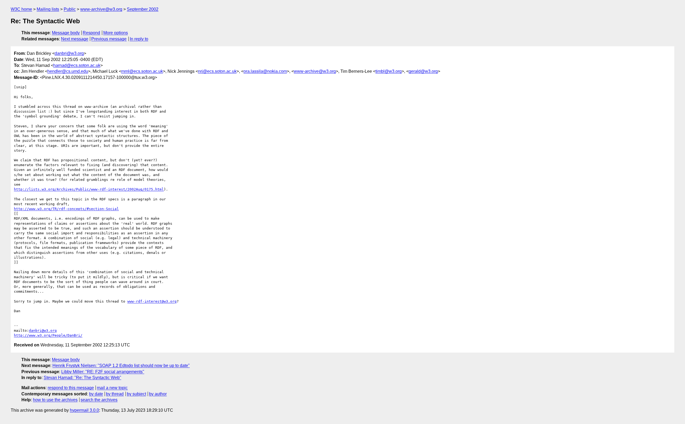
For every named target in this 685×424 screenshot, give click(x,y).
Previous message (109, 39)
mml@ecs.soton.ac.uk (142, 71)
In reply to (139, 39)
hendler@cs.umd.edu (67, 71)
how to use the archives (55, 400)
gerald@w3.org (423, 71)
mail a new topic (112, 387)
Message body (66, 32)
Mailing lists (48, 9)
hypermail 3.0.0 (84, 410)
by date (96, 394)
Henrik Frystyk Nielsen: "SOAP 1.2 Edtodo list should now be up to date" (121, 365)
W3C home (21, 9)
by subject (136, 394)
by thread (115, 394)
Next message (74, 39)
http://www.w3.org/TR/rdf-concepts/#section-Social (66, 209)
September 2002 (142, 9)
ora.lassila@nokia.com (265, 71)
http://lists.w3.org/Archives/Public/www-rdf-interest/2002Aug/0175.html (89, 189)
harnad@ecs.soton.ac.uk (76, 65)
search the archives (99, 400)
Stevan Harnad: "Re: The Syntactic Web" (82, 377)
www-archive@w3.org (101, 9)
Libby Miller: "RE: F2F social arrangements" (102, 371)
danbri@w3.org (69, 53)
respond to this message (71, 387)
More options (115, 32)
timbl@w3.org (388, 71)
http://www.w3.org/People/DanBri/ (48, 335)
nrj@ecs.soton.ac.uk (217, 71)
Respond (91, 32)
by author (158, 394)
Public (70, 9)
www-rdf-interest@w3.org (152, 301)
